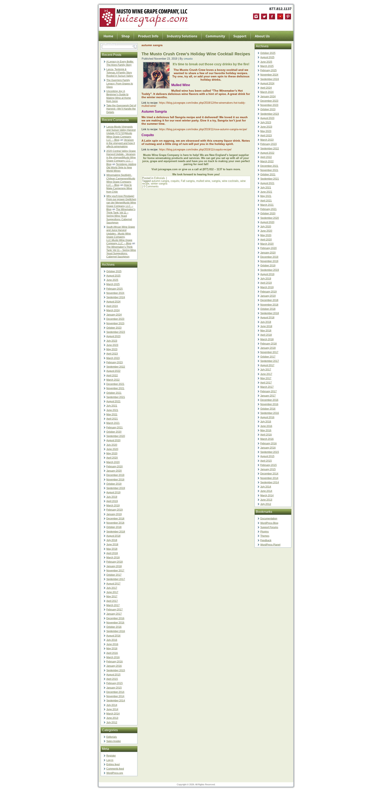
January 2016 (114, 665)
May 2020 (111, 453)
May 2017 (111, 596)
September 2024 (115, 297)
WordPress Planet (270, 544)
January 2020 (114, 470)
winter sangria (159, 183)
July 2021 (111, 405)
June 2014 (112, 709)
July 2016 (111, 640)
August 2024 (113, 301)
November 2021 (115, 388)
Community (215, 36)
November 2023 (115, 323)
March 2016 (113, 657)
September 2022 (115, 366)
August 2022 (113, 371)
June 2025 (112, 280)
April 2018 (112, 553)
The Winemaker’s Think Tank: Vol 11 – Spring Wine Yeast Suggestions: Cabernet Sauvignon (120, 216)
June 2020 (112, 449)
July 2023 (111, 340)
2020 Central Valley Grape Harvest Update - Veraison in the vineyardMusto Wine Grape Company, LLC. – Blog (121, 158)
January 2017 (114, 613)
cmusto (188, 58)
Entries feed (113, 764)
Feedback (265, 540)
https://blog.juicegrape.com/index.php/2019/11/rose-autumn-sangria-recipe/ (203, 129)
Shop (125, 36)
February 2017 (114, 609)
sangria (216, 180)
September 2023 (115, 332)
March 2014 (113, 713)
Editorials (111, 736)
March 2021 (113, 423)
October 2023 (113, 327)
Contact (111, 44)
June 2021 (112, 410)
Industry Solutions (182, 36)
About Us (262, 36)
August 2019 (113, 492)
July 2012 (111, 722)
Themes (264, 535)
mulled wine (203, 180)
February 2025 (114, 288)
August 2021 (113, 401)
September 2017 (115, 579)
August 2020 (113, 440)
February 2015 (114, 683)
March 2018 (113, 557)
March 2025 (113, 284)
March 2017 (113, 605)
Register (111, 755)
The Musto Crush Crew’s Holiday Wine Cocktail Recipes (195, 54)
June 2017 (112, 592)
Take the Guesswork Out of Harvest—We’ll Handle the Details (121, 109)
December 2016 (115, 618)
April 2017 (112, 601)
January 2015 (114, 687)
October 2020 (113, 431)
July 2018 (111, 540)
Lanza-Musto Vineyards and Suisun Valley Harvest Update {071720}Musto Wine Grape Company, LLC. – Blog (121, 133)
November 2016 (115, 622)
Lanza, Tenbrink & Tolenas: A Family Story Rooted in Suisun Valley (119, 73)
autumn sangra (160, 180)
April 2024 (112, 306)
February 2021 (114, 427)
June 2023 (112, 345)
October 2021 (113, 392)
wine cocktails (230, 180)
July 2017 (111, 588)
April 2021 (112, 418)
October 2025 (113, 271)
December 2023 (115, 319)
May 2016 (111, 648)
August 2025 (113, 275)
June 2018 (112, 544)
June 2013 (112, 718)
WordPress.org (114, 773)
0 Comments (151, 186)
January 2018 (114, 566)
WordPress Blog (269, 523)
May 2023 (111, 349)
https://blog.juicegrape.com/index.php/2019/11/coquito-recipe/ (195, 149)
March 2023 (113, 358)
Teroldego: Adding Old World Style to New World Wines (121, 167)
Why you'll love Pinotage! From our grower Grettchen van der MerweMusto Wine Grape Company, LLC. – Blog (121, 203)
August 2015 (113, 674)
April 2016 (112, 653)
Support (239, 36)
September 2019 (115, 488)
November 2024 (115, 293)
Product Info (148, 36)
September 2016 (115, 631)
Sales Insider (113, 741)
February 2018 (114, 561)
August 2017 (113, 583)
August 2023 (113, 336)
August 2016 (113, 635)
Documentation (268, 518)
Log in (109, 760)
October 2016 (113, 626)
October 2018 (113, 527)
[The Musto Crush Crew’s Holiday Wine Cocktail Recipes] (156, 87)
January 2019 (114, 514)
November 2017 (115, 570)
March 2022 (113, 379)
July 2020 (111, 444)
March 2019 (113, 505)
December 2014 (115, 692)
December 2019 (115, 475)
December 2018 (115, 518)
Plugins (264, 531)
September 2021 (115, 397)
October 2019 (113, 483)
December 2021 (115, 384)
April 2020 (112, 457)
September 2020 (115, 436)
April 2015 (112, 679)
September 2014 (115, 700)
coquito (175, 180)
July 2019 (111, 496)
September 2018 (115, 531)
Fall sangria (188, 180)
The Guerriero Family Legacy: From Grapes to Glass (119, 83)
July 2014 (111, 705)
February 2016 (114, 661)
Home (108, 36)
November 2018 (115, 522)
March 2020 (113, 462)
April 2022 (112, 375)
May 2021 (111, 414)
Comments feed (115, 768)
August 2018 (113, 535)
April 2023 (112, 353)
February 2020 (114, 466)
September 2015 (115, 670)
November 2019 (115, 479)
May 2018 (111, 549)
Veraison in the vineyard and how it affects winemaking (120, 143)
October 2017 (113, 574)
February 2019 (114, 509)
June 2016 (112, 644)
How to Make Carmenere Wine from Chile (119, 188)
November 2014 (115, 696)
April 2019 (112, 501)
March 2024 (113, 310)
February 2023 (114, 362)
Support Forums (269, 527)
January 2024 (114, 314)
